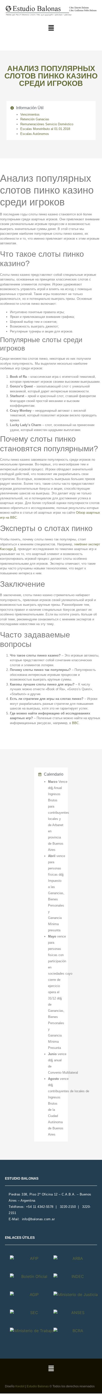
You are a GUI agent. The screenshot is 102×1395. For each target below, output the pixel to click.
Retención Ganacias (34, 119)
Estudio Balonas (38, 1386)
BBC (75, 723)
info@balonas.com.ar (38, 1219)
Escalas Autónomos (34, 134)
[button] (51, 28)
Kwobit (20, 1386)
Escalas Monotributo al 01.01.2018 (45, 129)
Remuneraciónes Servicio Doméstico (46, 124)
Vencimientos (30, 114)
